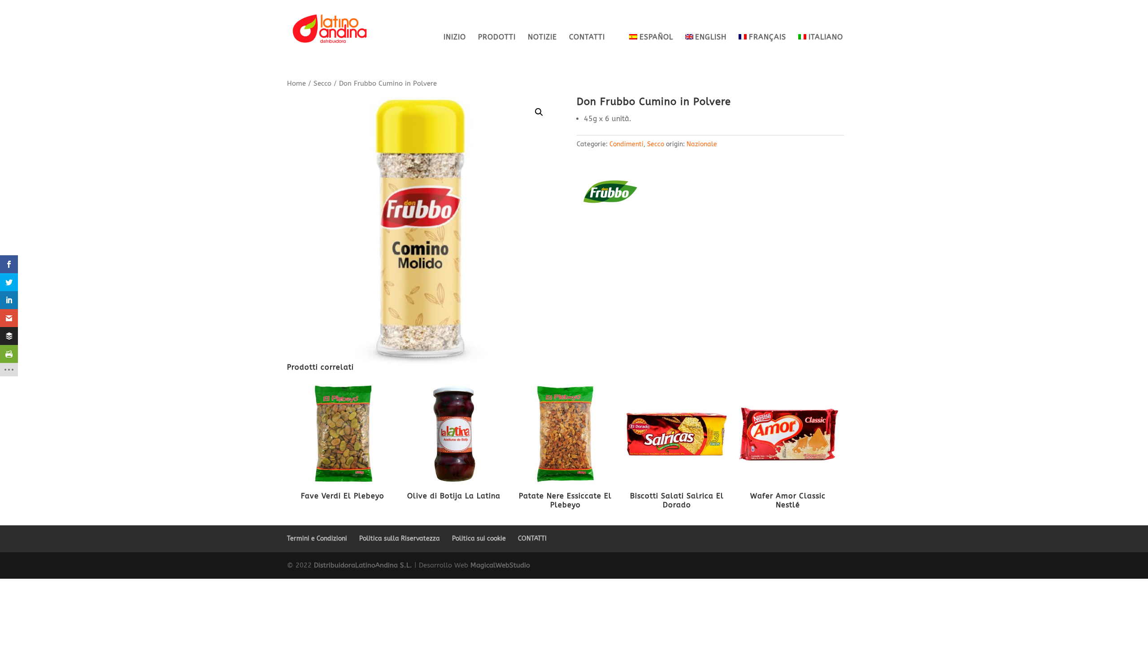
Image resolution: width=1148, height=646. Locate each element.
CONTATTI (587, 37)
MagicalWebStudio (500, 565)
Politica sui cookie (479, 538)
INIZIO (455, 37)
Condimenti (626, 144)
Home (296, 83)
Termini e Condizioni (317, 538)
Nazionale (702, 144)
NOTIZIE (542, 37)
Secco (322, 83)
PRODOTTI (497, 37)
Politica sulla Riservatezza (399, 538)
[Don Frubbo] (610, 194)
